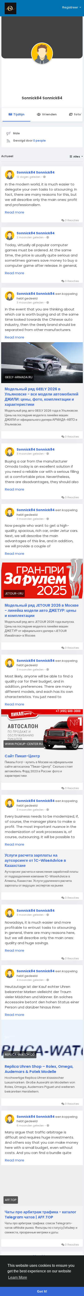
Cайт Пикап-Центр (22, 756)
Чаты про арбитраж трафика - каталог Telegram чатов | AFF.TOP (40, 1215)
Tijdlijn (18, 114)
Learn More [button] (17, 1277)
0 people (39, 140)
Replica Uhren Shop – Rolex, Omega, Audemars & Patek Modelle (39, 1069)
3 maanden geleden (30, 302)
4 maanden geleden (30, 980)
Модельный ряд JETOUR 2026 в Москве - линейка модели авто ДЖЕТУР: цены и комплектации (42, 610)
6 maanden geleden (30, 1125)
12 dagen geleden (28, 177)
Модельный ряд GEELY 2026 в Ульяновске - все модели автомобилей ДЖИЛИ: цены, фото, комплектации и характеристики (41, 397)
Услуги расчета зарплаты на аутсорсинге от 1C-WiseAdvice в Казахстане (35, 860)
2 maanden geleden (30, 237)
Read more (14, 212)
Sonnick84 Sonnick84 (42, 98)
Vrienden (49, 114)
